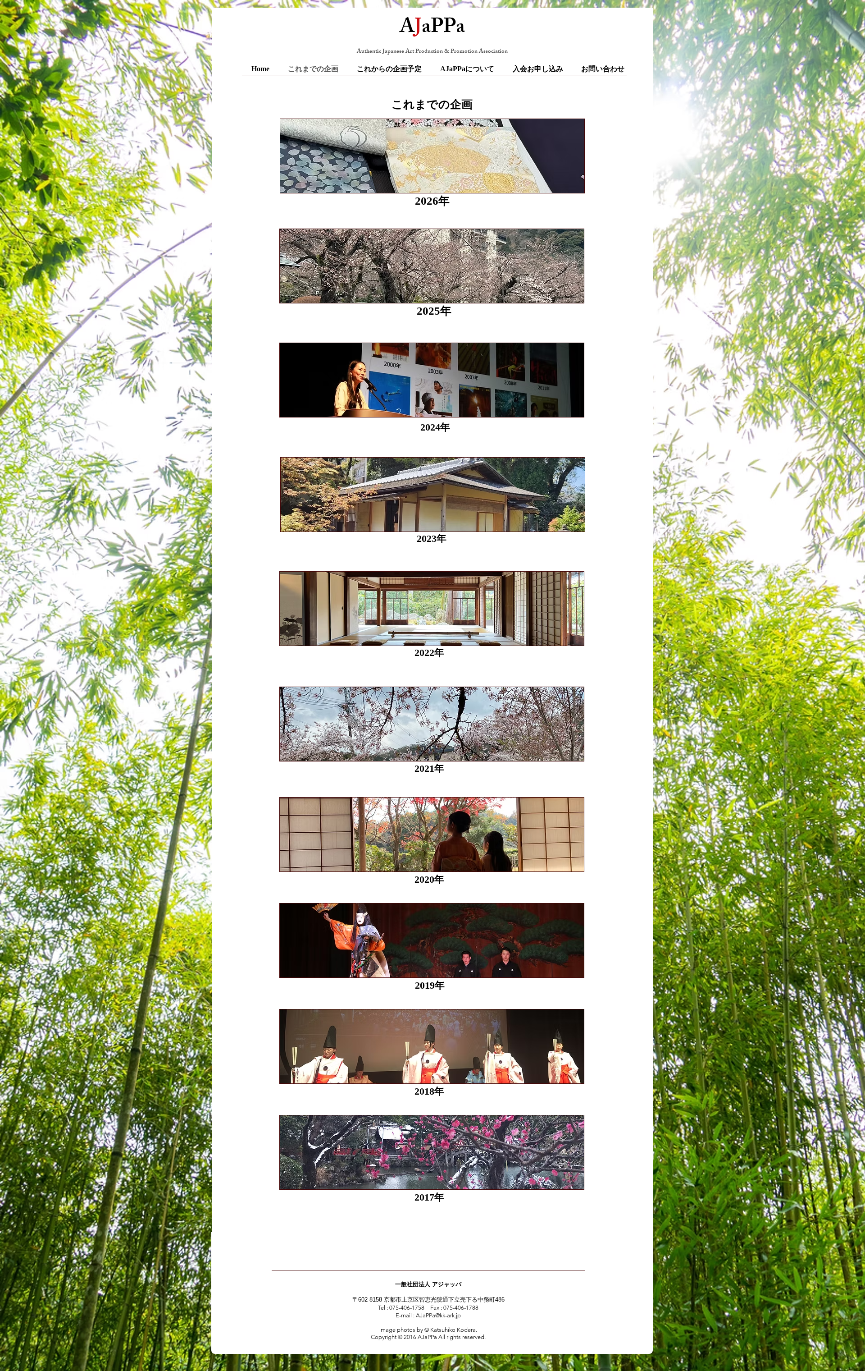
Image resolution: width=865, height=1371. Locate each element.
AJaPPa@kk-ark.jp (438, 1315)
